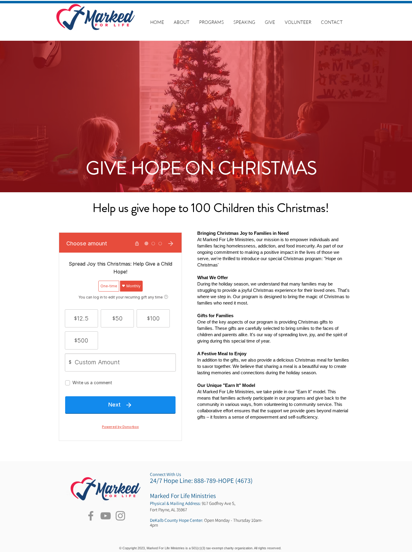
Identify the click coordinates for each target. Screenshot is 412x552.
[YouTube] (105, 515)
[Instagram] (120, 515)
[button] (211, 22)
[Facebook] (90, 515)
